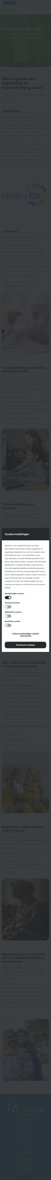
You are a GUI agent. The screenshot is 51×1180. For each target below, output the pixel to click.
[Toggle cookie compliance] (8, 606)
